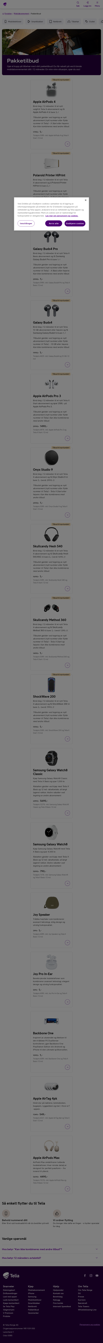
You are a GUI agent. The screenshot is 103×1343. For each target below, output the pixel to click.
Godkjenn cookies (75, 223)
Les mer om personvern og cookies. (61, 216)
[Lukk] (85, 200)
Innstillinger (26, 223)
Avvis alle (54, 223)
